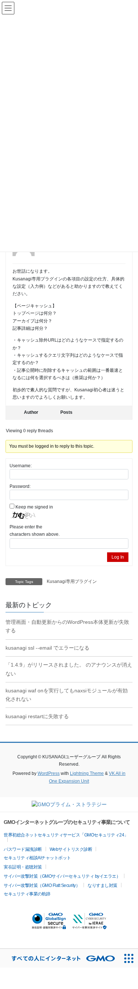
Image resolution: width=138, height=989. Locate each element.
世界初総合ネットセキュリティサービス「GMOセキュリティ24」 (66, 835)
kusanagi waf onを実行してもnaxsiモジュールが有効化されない (67, 695)
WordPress (49, 773)
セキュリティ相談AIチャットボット (37, 857)
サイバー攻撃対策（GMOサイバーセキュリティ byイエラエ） (62, 876)
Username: (21, 465)
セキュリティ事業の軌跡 (27, 894)
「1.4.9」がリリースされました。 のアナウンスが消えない (69, 669)
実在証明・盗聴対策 (23, 867)
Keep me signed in (34, 507)
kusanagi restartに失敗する (37, 716)
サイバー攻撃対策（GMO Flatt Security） (42, 885)
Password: (20, 486)
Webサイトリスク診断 (71, 849)
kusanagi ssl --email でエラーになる (47, 648)
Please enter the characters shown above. (35, 530)
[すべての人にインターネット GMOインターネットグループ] (59, 958)
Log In (118, 557)
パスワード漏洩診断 (23, 849)
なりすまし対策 (102, 885)
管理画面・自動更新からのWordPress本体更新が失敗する (67, 626)
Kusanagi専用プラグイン (72, 581)
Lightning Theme (87, 773)
